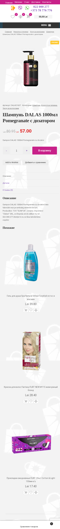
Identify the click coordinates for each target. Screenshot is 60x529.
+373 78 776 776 (41, 10)
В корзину (44, 150)
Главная (9, 3)
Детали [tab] (6, 183)
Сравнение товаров (29, 527)
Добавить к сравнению (35, 162)
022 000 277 (41, 6)
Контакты (46, 2)
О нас (26, 2)
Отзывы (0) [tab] (8, 190)
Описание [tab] (7, 176)
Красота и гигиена (21, 32)
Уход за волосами (37, 32)
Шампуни (50, 32)
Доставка (35, 2)
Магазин (18, 2)
